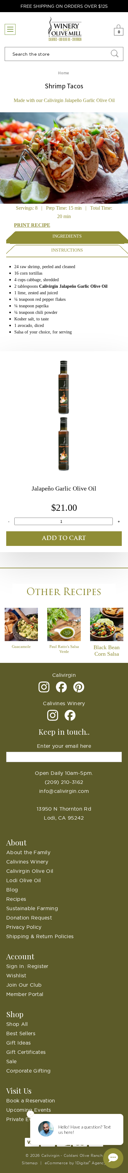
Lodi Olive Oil (23, 880)
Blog (12, 890)
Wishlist (16, 975)
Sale (11, 1061)
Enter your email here (64, 746)
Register (37, 966)
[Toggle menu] (10, 29)
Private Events (24, 1119)
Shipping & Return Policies (40, 936)
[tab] (67, 236)
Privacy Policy (23, 927)
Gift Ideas (18, 1043)
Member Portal (24, 994)
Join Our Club (24, 985)
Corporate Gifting (28, 1071)
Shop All (17, 1024)
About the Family (28, 852)
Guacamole (21, 646)
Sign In (15, 966)
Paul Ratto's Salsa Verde (64, 649)
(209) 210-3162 (64, 782)
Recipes (16, 899)
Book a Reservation (30, 1100)
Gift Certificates (26, 1052)
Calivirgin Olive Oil (29, 871)
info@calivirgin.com (64, 791)
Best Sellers (20, 1033)
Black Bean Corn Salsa (107, 650)
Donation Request (29, 918)
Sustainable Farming (32, 908)
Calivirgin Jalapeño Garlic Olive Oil (72, 286)
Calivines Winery (27, 862)
